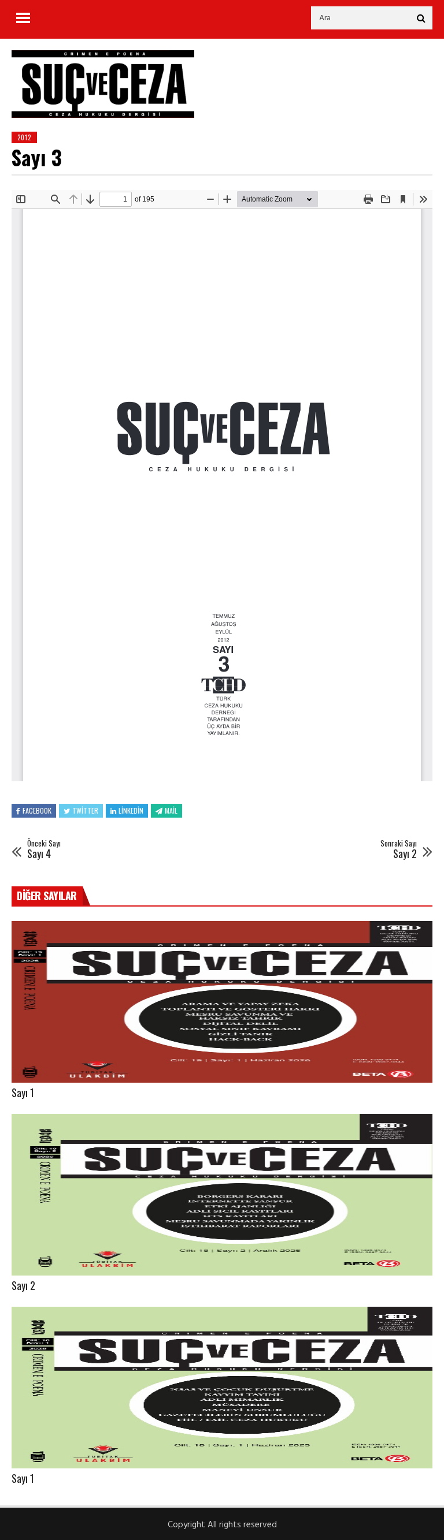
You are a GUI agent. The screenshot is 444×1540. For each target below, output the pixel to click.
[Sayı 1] (222, 1002)
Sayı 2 (398, 849)
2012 (24, 137)
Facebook (37, 810)
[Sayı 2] (222, 1195)
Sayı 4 (44, 849)
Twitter (85, 810)
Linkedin (131, 810)
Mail (171, 810)
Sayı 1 (23, 1092)
